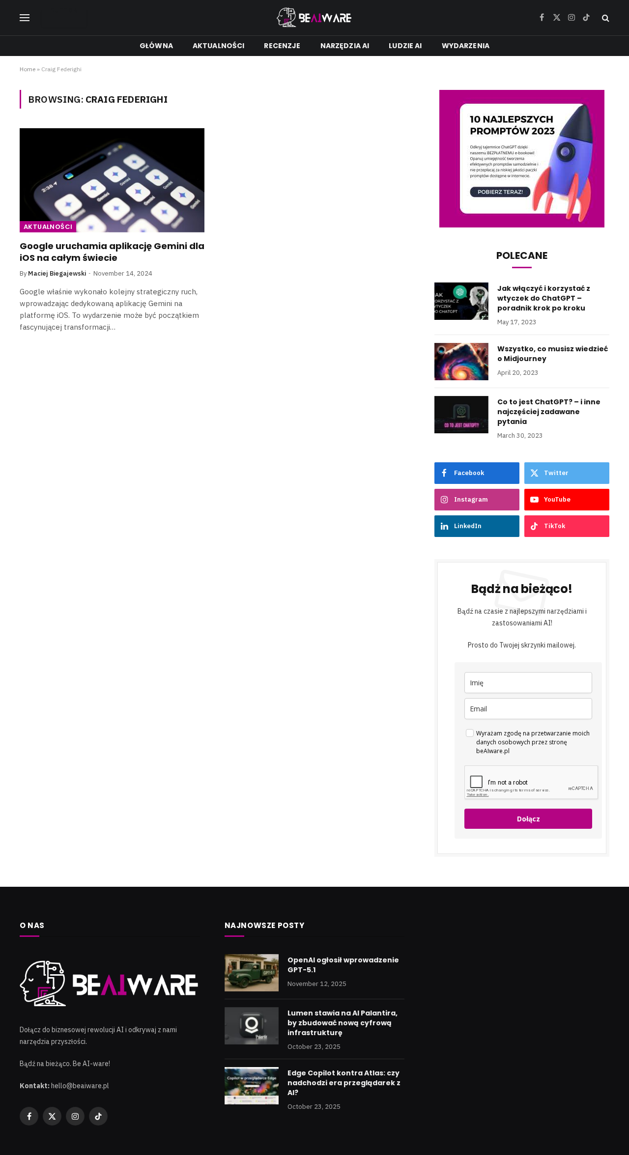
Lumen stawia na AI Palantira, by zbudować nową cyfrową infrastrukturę (342, 1023)
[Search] (604, 18)
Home (27, 69)
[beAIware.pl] (315, 17)
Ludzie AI (405, 46)
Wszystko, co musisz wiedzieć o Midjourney (552, 354)
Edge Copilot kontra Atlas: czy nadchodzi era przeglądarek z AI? (343, 1083)
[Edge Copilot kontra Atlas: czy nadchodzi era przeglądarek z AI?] (252, 1085)
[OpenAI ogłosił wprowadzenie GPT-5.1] (252, 972)
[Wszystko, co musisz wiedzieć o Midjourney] (461, 361)
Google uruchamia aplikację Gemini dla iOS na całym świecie (112, 252)
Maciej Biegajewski (57, 273)
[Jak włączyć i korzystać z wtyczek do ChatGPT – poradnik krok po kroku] (461, 301)
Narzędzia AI (345, 46)
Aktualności (219, 46)
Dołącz (528, 818)
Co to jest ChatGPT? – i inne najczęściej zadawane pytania (548, 411)
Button (64, 11)
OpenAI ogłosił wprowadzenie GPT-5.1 (343, 965)
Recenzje (282, 46)
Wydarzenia (465, 46)
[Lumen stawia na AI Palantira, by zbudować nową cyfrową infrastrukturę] (252, 1025)
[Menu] (24, 18)
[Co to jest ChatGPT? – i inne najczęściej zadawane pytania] (461, 414)
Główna (156, 46)
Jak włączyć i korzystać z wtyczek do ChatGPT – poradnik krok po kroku (543, 298)
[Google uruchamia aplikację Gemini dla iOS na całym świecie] (112, 180)
